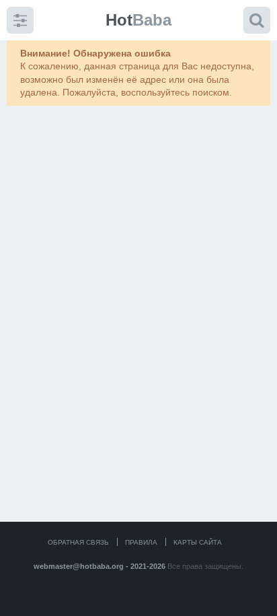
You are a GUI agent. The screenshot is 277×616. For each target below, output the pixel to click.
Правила (141, 542)
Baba (138, 19)
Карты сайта (197, 542)
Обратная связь (78, 542)
